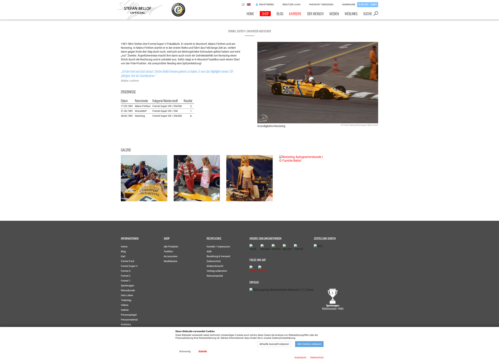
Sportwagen (127, 285)
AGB (209, 251)
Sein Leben (127, 295)
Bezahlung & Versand (218, 256)
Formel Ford (127, 261)
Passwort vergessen (321, 4)
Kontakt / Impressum (218, 246)
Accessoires (171, 256)
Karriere (295, 13)
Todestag (126, 300)
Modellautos (170, 261)
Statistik (202, 351)
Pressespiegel (129, 314)
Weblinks (351, 13)
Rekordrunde (128, 290)
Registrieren (266, 4)
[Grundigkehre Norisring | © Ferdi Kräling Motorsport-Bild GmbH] (317, 82)
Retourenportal (215, 275)
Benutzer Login (291, 4)
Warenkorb (359, 4)
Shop (265, 13)
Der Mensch (315, 13)
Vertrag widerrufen (217, 270)
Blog (280, 13)
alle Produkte (171, 246)
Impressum (300, 357)
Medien (334, 13)
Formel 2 (125, 275)
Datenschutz (214, 261)
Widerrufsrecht (215, 266)
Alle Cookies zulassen (309, 344)
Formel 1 (125, 280)
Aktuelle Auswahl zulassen (274, 344)
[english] (249, 4)
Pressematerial (129, 319)
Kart (123, 256)
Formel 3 (125, 270)
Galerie (125, 309)
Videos (124, 305)
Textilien (168, 251)
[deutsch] (243, 4)
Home (250, 13)
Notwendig (185, 351)
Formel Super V (129, 266)
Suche (367, 13)
